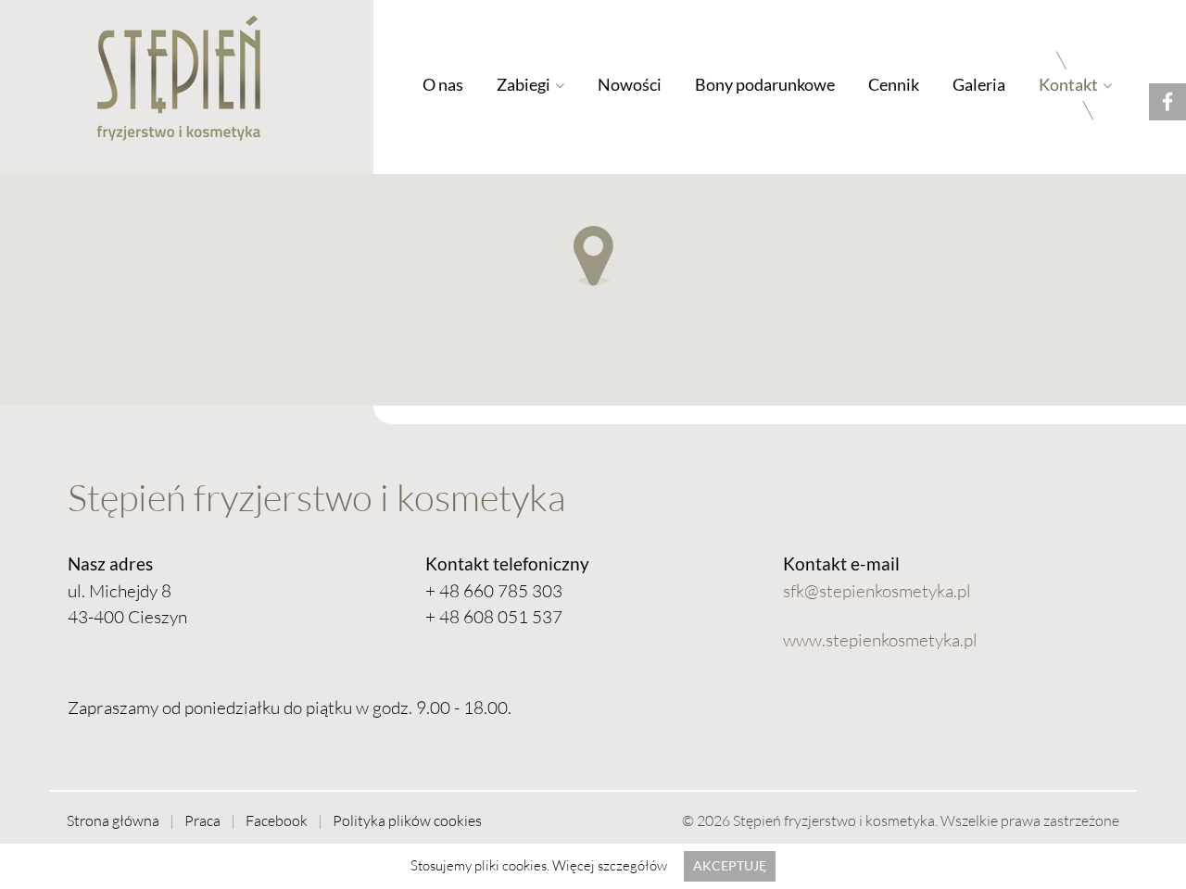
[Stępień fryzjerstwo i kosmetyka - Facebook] (1167, 101)
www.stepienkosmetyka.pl (880, 640)
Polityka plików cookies (407, 820)
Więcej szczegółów (609, 865)
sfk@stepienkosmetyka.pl (877, 591)
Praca (202, 820)
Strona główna (113, 820)
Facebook (277, 820)
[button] (593, 258)
